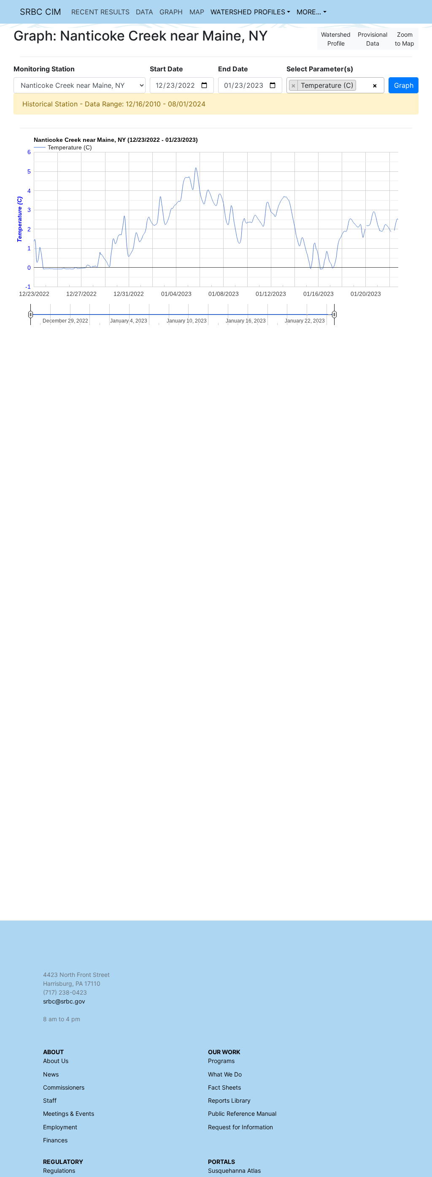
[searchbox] (360, 85)
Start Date (166, 69)
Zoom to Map (404, 39)
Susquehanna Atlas (234, 1170)
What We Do (225, 1074)
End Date (233, 69)
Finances (55, 1140)
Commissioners (63, 1087)
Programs (221, 1060)
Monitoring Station (44, 69)
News (51, 1074)
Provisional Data (372, 39)
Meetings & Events (68, 1113)
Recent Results (100, 12)
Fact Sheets (224, 1087)
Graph (171, 12)
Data (144, 12)
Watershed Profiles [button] (248, 12)
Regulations (59, 1170)
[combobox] (335, 85)
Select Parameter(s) (320, 69)
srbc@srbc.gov (64, 1001)
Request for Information (240, 1127)
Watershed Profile (336, 39)
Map (196, 12)
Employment (60, 1127)
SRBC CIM (40, 12)
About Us (55, 1060)
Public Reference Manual (242, 1113)
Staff (50, 1100)
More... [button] (309, 12)
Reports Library (229, 1100)
